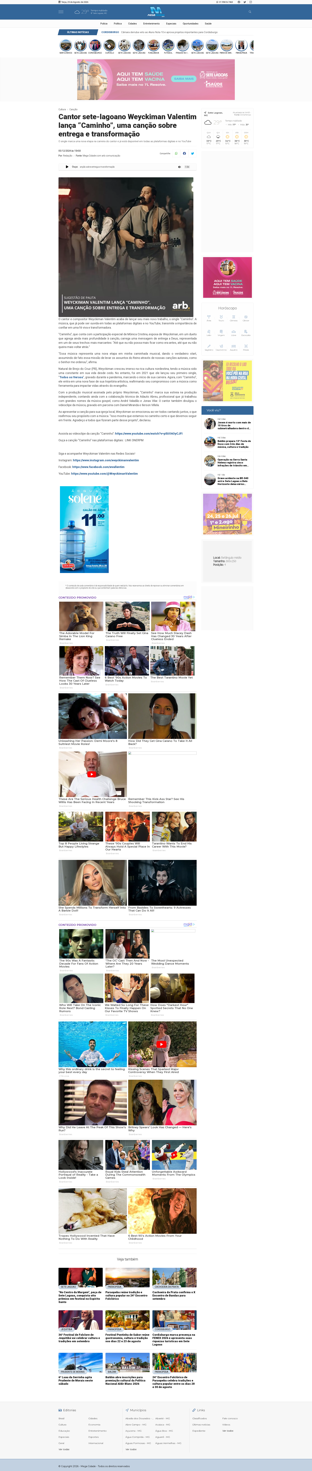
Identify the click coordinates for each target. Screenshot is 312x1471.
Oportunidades (190, 23)
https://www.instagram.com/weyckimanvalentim (106, 460)
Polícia (103, 23)
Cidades (132, 23)
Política (118, 23)
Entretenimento (151, 23)
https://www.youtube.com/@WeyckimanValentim (104, 473)
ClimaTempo (245, 115)
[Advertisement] (227, 201)
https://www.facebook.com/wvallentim (98, 467)
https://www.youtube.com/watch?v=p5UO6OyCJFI (148, 433)
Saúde (208, 23)
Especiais (171, 23)
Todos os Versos (71, 377)
